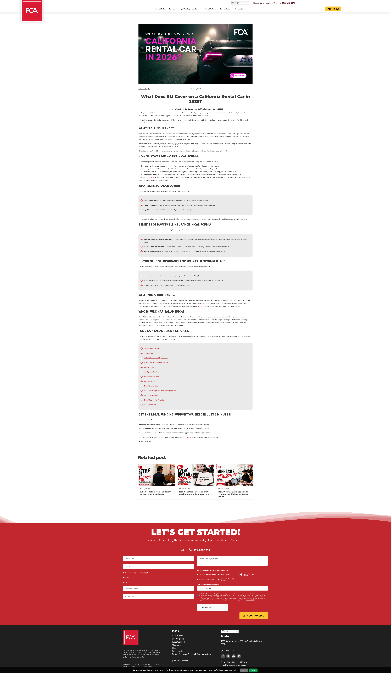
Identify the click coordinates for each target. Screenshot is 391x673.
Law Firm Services (150, 405)
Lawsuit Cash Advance (207, 574)
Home (170, 109)
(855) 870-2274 (227, 650)
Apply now (190, 437)
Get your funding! (254, 616)
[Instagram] (239, 656)
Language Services (150, 367)
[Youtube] (234, 656)
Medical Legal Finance (151, 376)
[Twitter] (228, 656)
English (237, 3)
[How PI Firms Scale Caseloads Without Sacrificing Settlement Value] (234, 475)
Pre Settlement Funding (152, 348)
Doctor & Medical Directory (247, 574)
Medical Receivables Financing (154, 400)
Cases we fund (210, 9)
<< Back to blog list (144, 89)
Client (127, 577)
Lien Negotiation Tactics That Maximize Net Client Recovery (194, 493)
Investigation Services (151, 372)
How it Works (160, 9)
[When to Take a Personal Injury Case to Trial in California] (156, 475)
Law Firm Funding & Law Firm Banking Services (160, 391)
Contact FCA (202, 306)
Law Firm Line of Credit (152, 395)
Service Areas (225, 9)
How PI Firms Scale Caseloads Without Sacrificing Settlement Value (233, 494)
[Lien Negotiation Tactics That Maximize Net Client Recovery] (195, 475)
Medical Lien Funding (151, 386)
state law (151, 177)
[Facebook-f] (223, 656)
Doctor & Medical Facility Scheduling (156, 362)
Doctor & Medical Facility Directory (155, 358)
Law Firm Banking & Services (227, 579)
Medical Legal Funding (207, 579)
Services (172, 9)
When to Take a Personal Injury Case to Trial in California (155, 493)
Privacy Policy (250, 600)
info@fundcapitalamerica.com (234, 665)
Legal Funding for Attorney (190, 9)
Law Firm (128, 582)
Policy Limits (148, 353)
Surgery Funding (149, 381)
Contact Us (239, 9)
